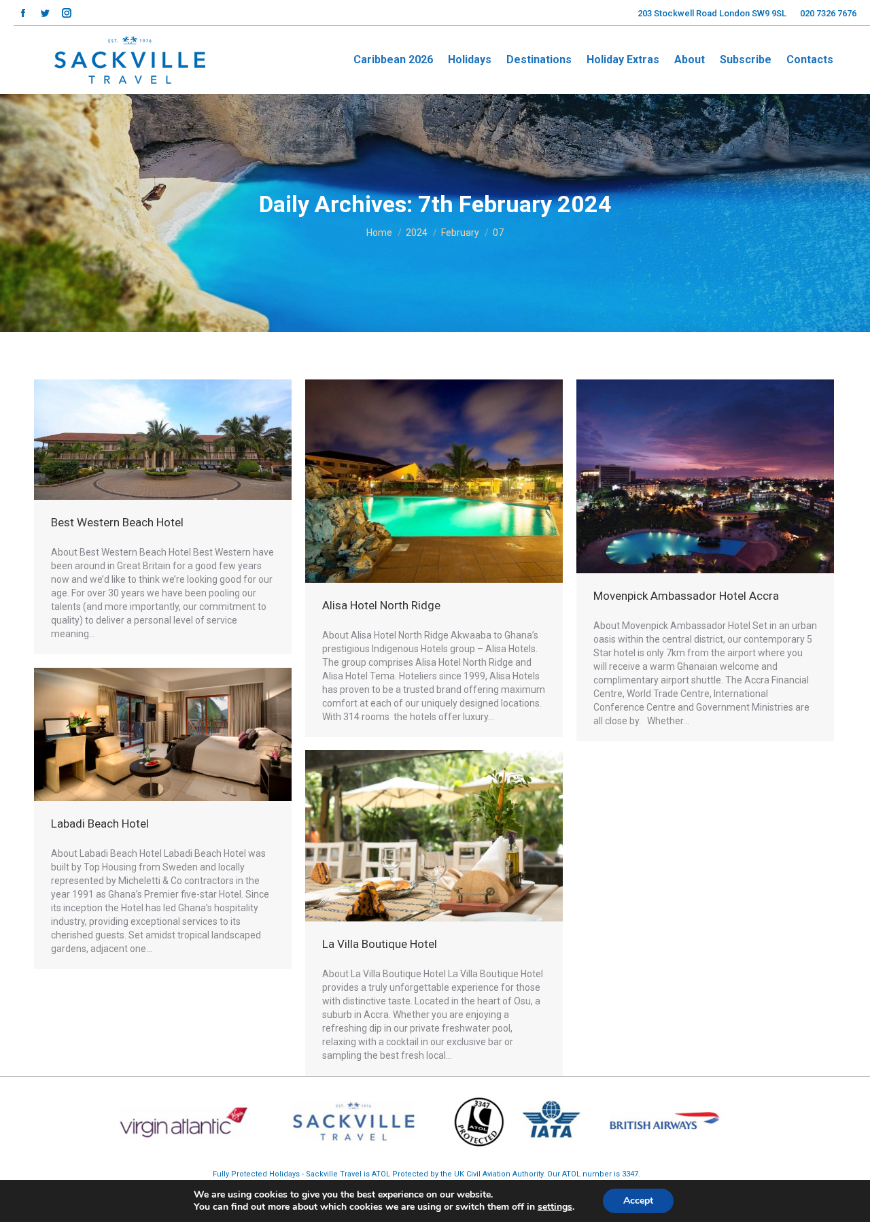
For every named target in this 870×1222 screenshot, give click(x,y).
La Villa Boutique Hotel (379, 944)
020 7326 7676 (828, 13)
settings (555, 1207)
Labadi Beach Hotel (100, 823)
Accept (638, 1200)
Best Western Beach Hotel (117, 522)
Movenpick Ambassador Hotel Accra (686, 595)
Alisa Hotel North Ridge (381, 605)
